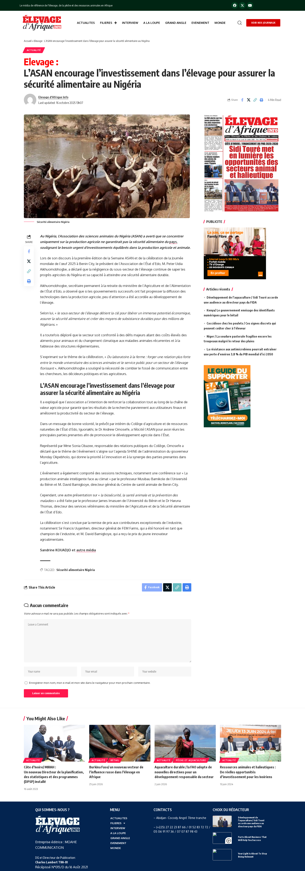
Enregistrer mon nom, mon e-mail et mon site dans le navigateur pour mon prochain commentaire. (89, 682)
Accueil (28, 41)
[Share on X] (248, 100)
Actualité (34, 50)
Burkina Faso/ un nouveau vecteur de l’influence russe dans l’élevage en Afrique (116, 772)
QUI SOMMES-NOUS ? (52, 809)
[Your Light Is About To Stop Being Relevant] (222, 854)
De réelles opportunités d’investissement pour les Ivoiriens (248, 772)
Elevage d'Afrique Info (53, 97)
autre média (86, 550)
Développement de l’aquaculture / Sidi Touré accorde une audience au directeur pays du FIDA (251, 822)
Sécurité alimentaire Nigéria (75, 570)
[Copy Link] (255, 100)
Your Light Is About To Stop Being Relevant (252, 855)
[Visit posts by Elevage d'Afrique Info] (30, 100)
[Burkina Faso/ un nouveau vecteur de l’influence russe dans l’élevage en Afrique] (119, 743)
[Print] (261, 100)
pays (173, 242)
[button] (239, 22)
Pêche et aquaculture (191, 760)
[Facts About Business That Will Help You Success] (222, 838)
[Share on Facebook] (242, 100)
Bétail (115, 760)
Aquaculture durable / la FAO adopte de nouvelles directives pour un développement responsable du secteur (184, 772)
